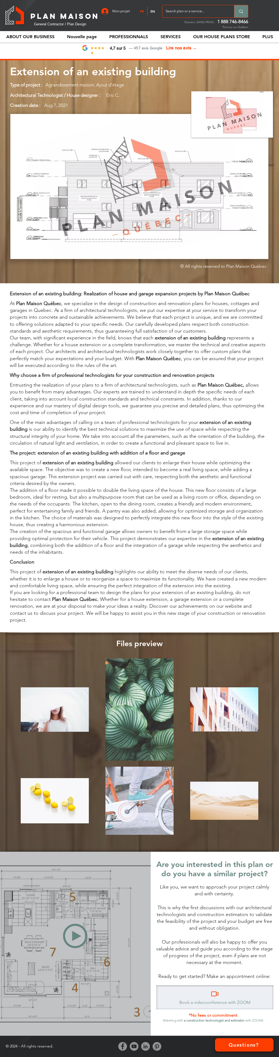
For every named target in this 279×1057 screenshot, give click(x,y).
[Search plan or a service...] (241, 11)
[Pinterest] (157, 1046)
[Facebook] (122, 1046)
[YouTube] (134, 1046)
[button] (128, 36)
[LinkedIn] (145, 1046)
